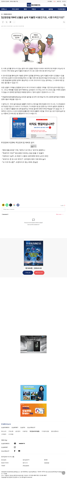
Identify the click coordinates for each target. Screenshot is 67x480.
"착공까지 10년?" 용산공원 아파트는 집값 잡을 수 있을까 (23, 153)
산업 (42, 9)
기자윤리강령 (45, 431)
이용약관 (25, 431)
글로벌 (51, 9)
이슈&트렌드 (62, 9)
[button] (64, 1)
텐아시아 (25, 462)
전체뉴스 (4, 9)
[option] (33, 344)
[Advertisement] (33, 306)
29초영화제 (26, 465)
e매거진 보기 (39, 272)
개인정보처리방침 (34, 431)
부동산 (34, 9)
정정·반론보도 (55, 431)
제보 (54, 1)
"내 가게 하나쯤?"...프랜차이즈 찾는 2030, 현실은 (20, 162)
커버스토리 (15, 9)
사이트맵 (10, 434)
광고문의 (17, 431)
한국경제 (3, 460)
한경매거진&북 (5, 1)
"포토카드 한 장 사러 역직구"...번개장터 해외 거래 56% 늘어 (24, 159)
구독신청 (27, 272)
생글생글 (46, 462)
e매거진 (59, 1)
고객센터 (3, 434)
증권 (25, 9)
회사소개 (3, 431)
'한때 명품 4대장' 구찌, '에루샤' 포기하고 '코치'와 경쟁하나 (23, 150)
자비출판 (50, 1)
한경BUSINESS (8, 14)
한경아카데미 (5, 462)
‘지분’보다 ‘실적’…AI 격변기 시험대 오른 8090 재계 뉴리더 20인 (25, 156)
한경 (5, 427)
